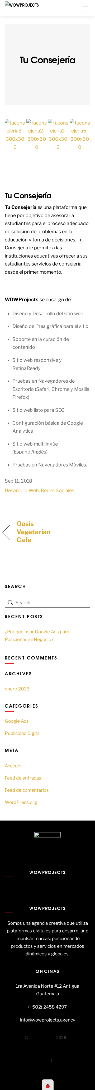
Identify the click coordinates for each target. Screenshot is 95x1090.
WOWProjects (42, 1037)
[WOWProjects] (22, 4)
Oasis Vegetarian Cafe (33, 532)
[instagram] (47, 886)
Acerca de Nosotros (71, 1060)
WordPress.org (21, 802)
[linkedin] (56, 886)
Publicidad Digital (23, 733)
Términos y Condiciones (28, 1060)
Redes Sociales (57, 490)
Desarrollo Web (22, 490)
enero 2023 (17, 688)
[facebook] (37, 886)
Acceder (13, 765)
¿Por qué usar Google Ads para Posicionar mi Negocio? (37, 635)
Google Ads (17, 721)
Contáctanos (48, 1068)
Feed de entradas (23, 778)
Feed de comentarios (27, 790)
